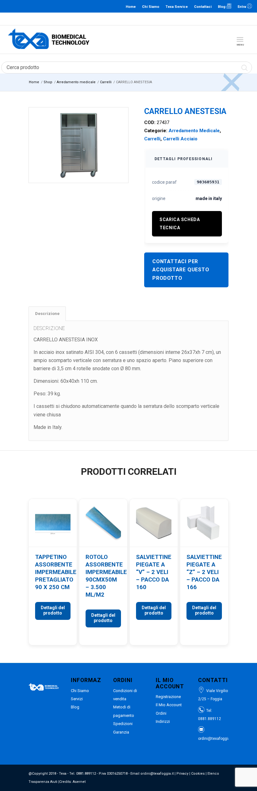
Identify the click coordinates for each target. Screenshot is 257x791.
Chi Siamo (150, 7)
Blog (222, 7)
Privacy (182, 774)
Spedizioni (123, 723)
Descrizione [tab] (47, 313)
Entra (242, 7)
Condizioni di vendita (125, 694)
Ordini (161, 713)
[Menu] (240, 39)
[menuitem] (241, 39)
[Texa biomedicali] (49, 39)
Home (131, 7)
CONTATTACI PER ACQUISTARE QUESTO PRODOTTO (180, 269)
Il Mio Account (169, 704)
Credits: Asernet (72, 782)
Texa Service (176, 7)
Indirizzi (163, 721)
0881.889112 (128, 19)
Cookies (198, 774)
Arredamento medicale (194, 130)
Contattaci (203, 7)
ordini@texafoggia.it (158, 19)
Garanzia (121, 732)
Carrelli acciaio (180, 139)
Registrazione (168, 696)
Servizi (77, 698)
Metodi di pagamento (123, 711)
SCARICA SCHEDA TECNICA (180, 223)
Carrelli (152, 139)
